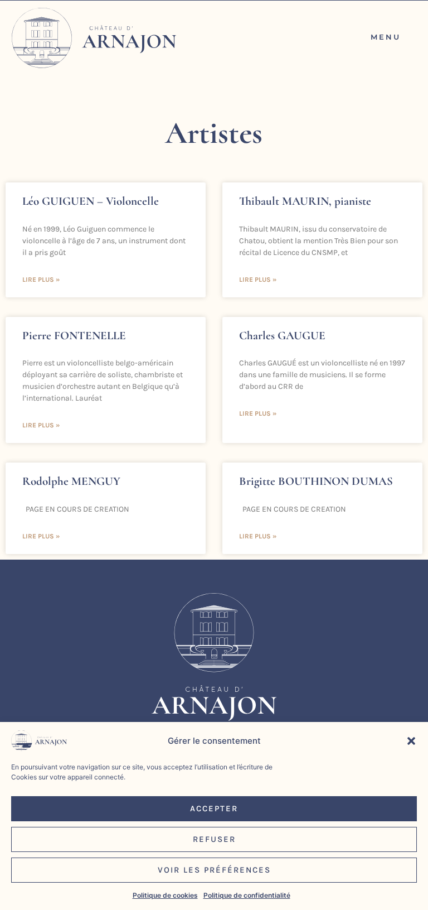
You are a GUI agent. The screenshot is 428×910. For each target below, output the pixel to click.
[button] (411, 741)
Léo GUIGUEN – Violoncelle (90, 201)
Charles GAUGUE (282, 336)
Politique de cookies (165, 895)
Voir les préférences (214, 870)
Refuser (214, 839)
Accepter (214, 808)
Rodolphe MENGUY (71, 481)
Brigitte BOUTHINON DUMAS (316, 481)
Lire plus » (41, 279)
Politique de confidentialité (246, 895)
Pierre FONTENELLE (74, 336)
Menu (386, 36)
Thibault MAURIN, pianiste (305, 201)
